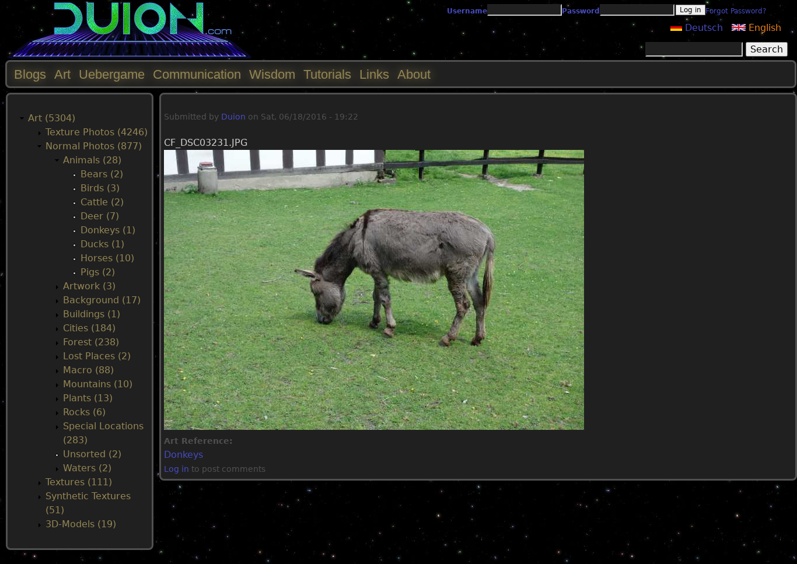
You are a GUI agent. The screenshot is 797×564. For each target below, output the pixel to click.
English (763, 27)
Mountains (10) (97, 384)
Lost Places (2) (97, 356)
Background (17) (102, 300)
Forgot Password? (735, 11)
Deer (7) (100, 216)
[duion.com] (130, 56)
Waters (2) (87, 468)
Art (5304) (51, 118)
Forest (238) (91, 342)
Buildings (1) (91, 314)
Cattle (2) (102, 202)
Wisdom (272, 74)
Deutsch (702, 27)
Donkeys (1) (108, 230)
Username (467, 11)
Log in (176, 469)
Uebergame (112, 74)
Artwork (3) (89, 286)
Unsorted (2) (92, 454)
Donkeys (183, 454)
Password (581, 11)
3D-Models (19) (81, 524)
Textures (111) (79, 482)
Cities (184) (89, 328)
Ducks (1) (102, 244)
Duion (233, 116)
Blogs (30, 74)
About (414, 74)
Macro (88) (88, 370)
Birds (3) (100, 188)
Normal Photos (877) (94, 146)
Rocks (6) (84, 412)
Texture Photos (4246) (97, 132)
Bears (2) (102, 174)
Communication (197, 74)
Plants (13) (88, 398)
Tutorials (327, 74)
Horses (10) (107, 258)
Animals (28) (92, 160)
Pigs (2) (98, 272)
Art (62, 74)
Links (374, 74)
